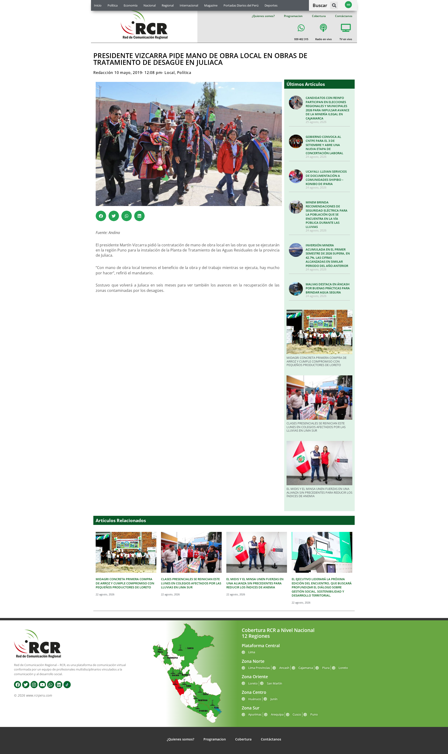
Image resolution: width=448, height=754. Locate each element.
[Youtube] (42, 684)
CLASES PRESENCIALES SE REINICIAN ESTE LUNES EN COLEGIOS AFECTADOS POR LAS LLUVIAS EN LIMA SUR (316, 427)
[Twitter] (25, 684)
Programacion (293, 16)
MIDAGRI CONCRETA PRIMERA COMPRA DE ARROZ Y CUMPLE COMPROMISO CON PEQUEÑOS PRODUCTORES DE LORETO (316, 361)
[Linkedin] (58, 684)
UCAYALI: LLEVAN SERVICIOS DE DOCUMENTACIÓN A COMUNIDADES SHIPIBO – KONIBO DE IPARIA (326, 177)
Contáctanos (343, 16)
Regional (168, 5)
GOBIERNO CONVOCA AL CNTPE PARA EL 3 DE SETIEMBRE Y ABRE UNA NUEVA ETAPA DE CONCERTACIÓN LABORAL (324, 145)
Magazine (210, 5)
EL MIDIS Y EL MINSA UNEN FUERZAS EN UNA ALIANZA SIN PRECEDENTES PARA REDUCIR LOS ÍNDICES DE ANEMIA (319, 492)
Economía (130, 5)
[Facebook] (17, 684)
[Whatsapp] (50, 684)
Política (113, 5)
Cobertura (319, 16)
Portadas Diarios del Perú (241, 5)
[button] (334, 5)
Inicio (98, 5)
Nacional (150, 5)
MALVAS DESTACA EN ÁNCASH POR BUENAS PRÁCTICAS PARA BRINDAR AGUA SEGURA (328, 288)
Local (169, 72)
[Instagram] (34, 684)
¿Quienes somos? (263, 16)
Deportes (271, 5)
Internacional (189, 5)
